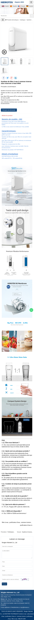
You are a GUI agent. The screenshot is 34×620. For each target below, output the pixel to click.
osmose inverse (21, 616)
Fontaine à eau (22, 614)
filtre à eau (15, 618)
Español (15, 6)
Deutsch (31, 6)
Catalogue (22, 20)
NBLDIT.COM (22, 618)
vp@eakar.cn (7, 607)
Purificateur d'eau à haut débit (16, 532)
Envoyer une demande (9, 110)
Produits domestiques (12, 20)
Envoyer (4, 584)
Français (23, 6)
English (7, 6)
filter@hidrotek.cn (15, 607)
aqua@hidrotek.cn (24, 607)
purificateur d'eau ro (11, 616)
